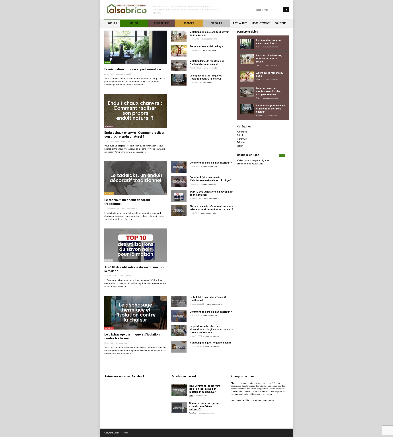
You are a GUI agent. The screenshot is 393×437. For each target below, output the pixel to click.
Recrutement (261, 23)
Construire (161, 23)
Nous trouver (268, 400)
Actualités (240, 23)
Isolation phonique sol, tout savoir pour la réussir (269, 58)
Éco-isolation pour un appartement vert (133, 69)
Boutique (280, 23)
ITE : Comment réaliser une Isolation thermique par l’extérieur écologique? (205, 388)
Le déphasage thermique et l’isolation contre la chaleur (206, 77)
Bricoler (216, 23)
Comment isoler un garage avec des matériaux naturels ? (204, 406)
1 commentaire (206, 82)
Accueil (112, 23)
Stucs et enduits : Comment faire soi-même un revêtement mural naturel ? (211, 208)
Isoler (134, 23)
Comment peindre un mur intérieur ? (211, 162)
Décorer (188, 23)
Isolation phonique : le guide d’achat (210, 342)
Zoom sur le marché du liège (206, 46)
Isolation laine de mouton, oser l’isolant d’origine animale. (208, 63)
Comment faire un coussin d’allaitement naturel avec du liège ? (211, 179)
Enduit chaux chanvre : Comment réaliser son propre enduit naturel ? (134, 134)
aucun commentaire (123, 74)
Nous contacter (237, 400)
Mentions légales (253, 400)
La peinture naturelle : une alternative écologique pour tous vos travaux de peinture (211, 329)
